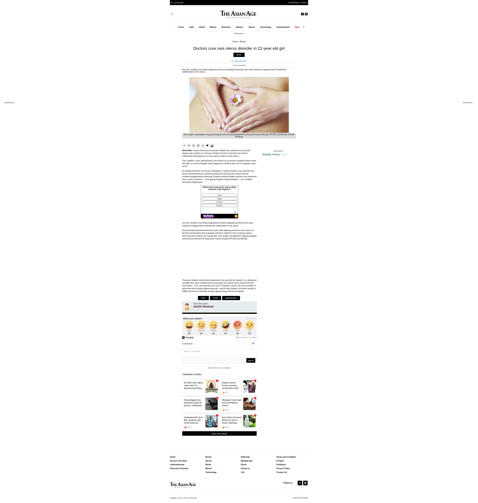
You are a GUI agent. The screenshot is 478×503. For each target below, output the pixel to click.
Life (242, 472)
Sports (251, 27)
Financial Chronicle (179, 468)
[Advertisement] (219, 259)
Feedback (281, 465)
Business (226, 27)
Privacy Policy (283, 468)
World (202, 27)
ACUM (215, 298)
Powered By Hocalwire (300, 498)
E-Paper (280, 461)
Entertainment (283, 27)
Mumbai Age (247, 461)
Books (208, 457)
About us (245, 468)
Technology (265, 27)
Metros (213, 27)
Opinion (239, 27)
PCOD (203, 298)
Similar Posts (271, 154)
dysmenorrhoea (231, 298)
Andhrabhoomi (177, 465)
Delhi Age (245, 457)
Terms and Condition (286, 457)
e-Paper (291, 2)
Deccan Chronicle (178, 461)
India (191, 27)
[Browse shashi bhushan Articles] (187, 306)
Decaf (243, 465)
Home (181, 27)
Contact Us (281, 472)
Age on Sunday (300, 2)
